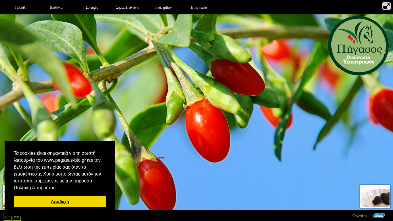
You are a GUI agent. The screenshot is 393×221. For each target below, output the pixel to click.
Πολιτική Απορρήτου (35, 187)
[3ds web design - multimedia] (378, 217)
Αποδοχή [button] (60, 201)
